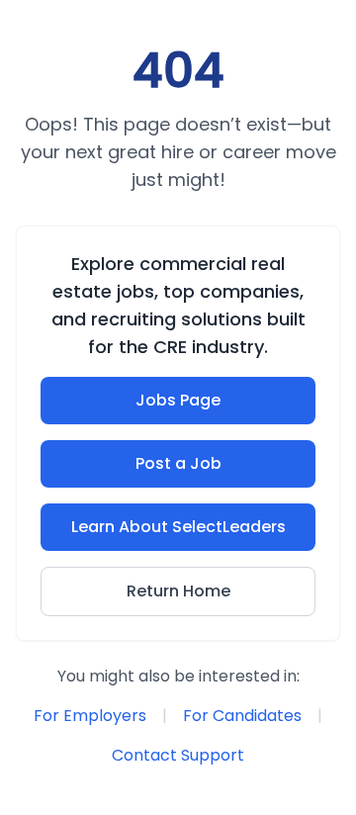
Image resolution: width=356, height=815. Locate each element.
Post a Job (178, 463)
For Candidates (242, 715)
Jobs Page (178, 400)
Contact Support (178, 755)
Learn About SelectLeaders (178, 526)
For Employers (90, 715)
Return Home (178, 591)
